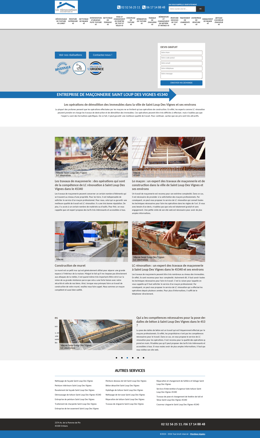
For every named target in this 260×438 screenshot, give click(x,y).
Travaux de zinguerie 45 (152, 21)
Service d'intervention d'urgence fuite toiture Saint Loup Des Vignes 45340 (179, 390)
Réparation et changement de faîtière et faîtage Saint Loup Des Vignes (180, 382)
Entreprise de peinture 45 (196, 21)
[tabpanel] (130, 335)
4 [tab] (132, 357)
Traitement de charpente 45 (185, 21)
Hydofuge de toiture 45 (130, 21)
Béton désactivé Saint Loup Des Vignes (122, 386)
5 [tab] (138, 357)
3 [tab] (127, 357)
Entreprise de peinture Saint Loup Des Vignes (74, 399)
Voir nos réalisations (70, 55)
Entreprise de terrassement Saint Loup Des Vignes (77, 409)
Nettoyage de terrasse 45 (107, 21)
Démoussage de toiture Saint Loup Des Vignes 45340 (78, 395)
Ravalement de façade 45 (207, 21)
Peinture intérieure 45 (73, 21)
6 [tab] (143, 357)
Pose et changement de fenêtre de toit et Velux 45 (119, 21)
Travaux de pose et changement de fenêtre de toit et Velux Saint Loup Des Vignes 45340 (180, 398)
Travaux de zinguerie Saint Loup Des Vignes (125, 404)
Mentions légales (197, 434)
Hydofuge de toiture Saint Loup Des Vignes (124, 390)
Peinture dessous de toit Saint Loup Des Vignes (126, 381)
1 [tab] (116, 357)
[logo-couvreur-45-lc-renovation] (66, 7)
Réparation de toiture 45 (142, 21)
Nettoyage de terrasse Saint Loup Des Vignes (125, 395)
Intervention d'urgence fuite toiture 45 (96, 21)
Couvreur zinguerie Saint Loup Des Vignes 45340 (178, 405)
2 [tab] (122, 357)
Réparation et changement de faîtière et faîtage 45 (163, 21)
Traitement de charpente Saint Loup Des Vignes (76, 404)
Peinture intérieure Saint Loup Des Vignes (73, 386)
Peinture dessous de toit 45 (174, 21)
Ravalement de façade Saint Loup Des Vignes (74, 390)
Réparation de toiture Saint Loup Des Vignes (125, 399)
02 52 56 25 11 (130, 7)
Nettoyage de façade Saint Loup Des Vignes (74, 381)
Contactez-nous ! (102, 55)
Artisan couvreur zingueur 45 (218, 21)
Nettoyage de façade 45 (83, 21)
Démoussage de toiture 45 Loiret (61, 21)
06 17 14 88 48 (155, 7)
